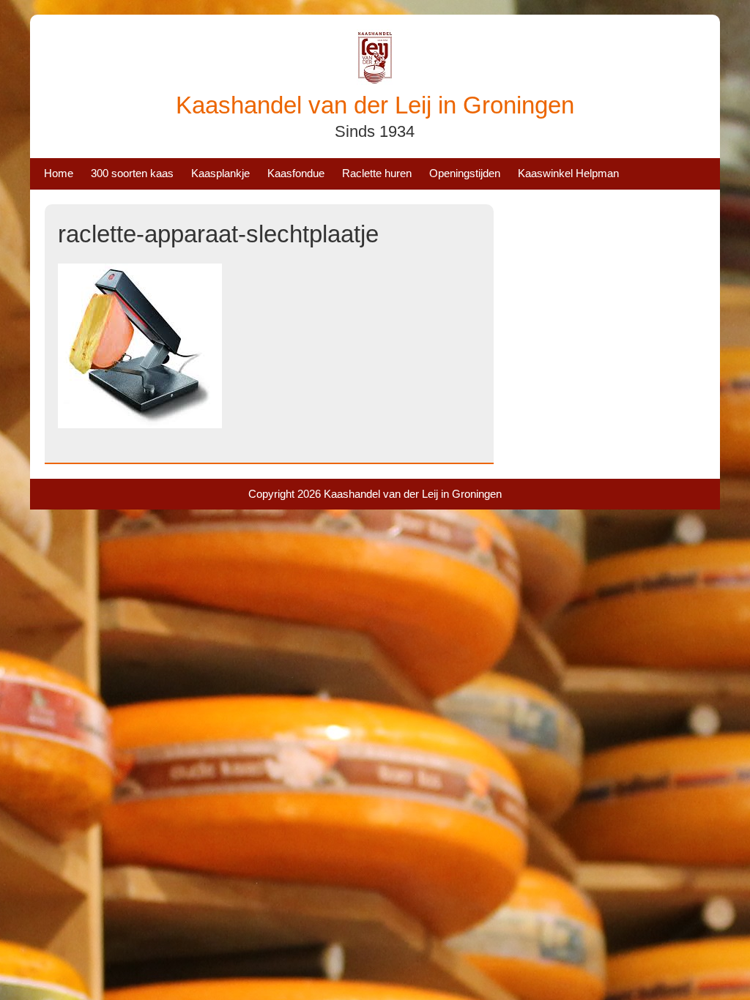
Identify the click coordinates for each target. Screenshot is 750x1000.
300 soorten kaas (132, 173)
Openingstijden (464, 173)
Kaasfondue (295, 173)
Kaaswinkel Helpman (568, 173)
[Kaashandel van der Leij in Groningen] (375, 81)
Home (58, 173)
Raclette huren (377, 173)
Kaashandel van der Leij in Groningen (375, 105)
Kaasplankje (220, 173)
